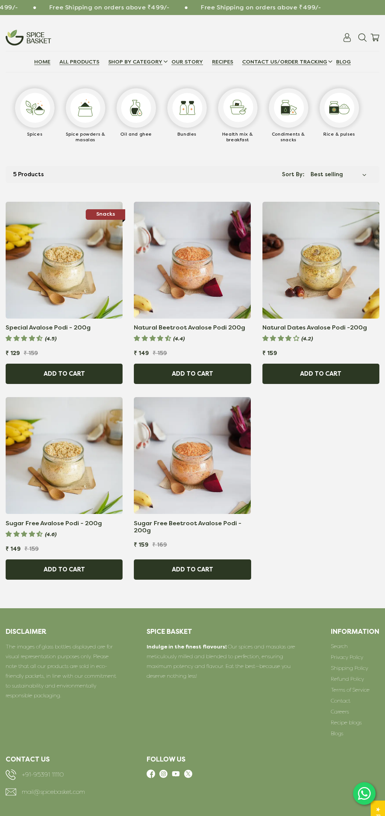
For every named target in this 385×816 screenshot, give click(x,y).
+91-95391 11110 (43, 774)
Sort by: (293, 174)
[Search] (362, 37)
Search (339, 646)
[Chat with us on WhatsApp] (364, 793)
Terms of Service (350, 690)
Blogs (337, 733)
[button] (284, 62)
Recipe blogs (346, 722)
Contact (340, 701)
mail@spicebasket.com (53, 792)
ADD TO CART (64, 373)
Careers (340, 712)
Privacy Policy (347, 657)
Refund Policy (347, 679)
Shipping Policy (349, 668)
